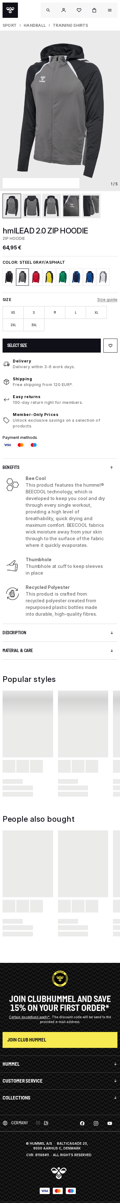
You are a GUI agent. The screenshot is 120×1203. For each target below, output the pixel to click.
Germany (19, 1123)
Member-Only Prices (35, 414)
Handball (35, 25)
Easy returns (26, 396)
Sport (10, 25)
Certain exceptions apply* (30, 1017)
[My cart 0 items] (94, 10)
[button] (63, 10)
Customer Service (23, 1081)
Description (15, 632)
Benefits (11, 467)
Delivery (22, 361)
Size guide (107, 299)
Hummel (11, 1064)
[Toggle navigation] (48, 10)
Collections (16, 1097)
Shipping (22, 378)
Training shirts (70, 25)
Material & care (18, 650)
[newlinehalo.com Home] (10, 10)
